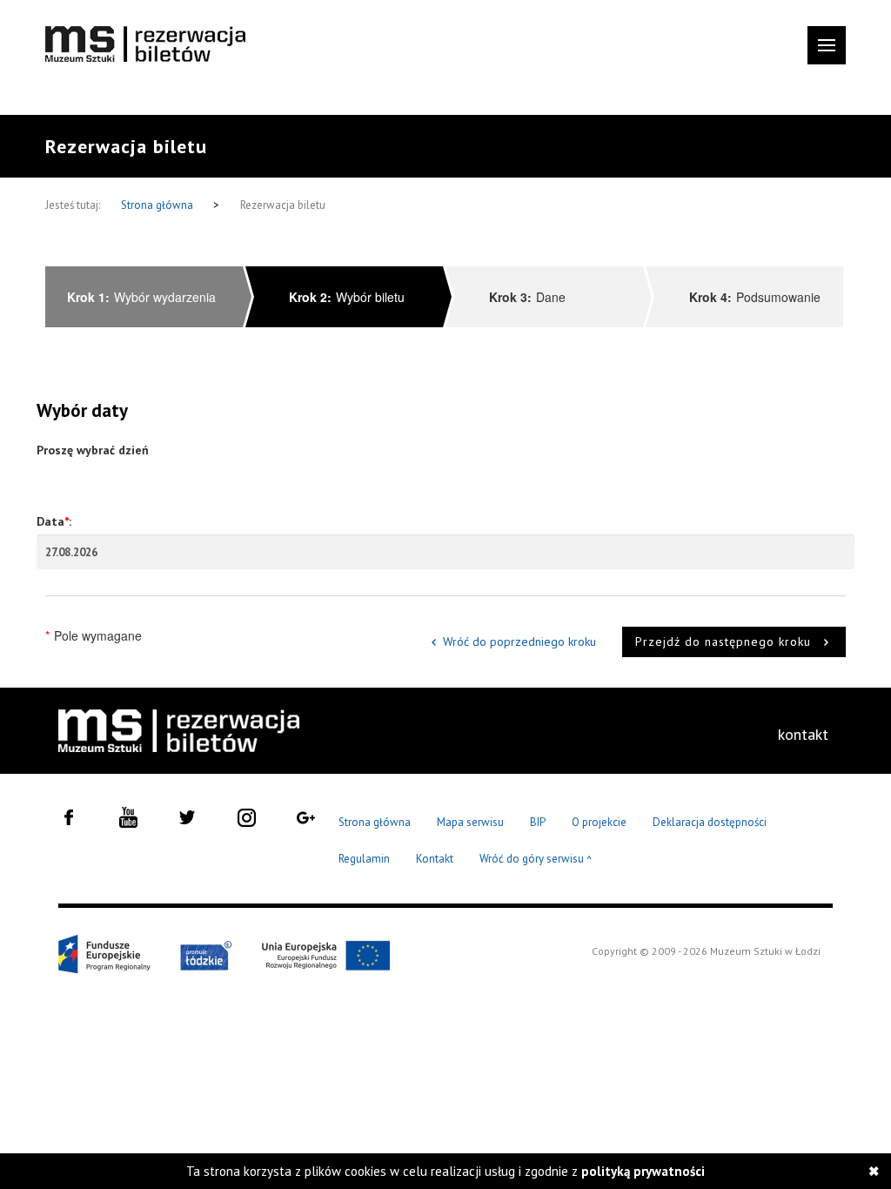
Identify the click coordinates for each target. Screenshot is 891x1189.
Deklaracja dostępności (710, 822)
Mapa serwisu (470, 822)
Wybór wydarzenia (141, 297)
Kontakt (434, 858)
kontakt (803, 734)
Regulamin (364, 858)
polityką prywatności (643, 1171)
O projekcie (599, 822)
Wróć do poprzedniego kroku (519, 641)
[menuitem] (803, 734)
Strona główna (158, 205)
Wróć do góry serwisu (536, 859)
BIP (538, 822)
